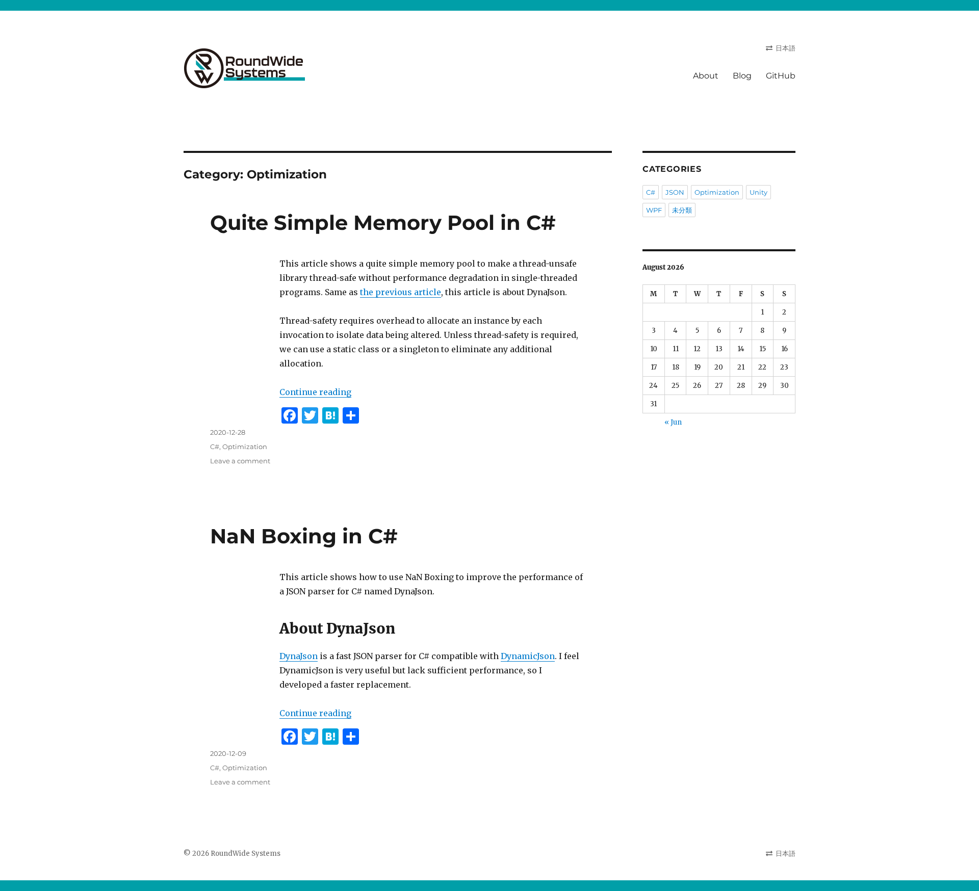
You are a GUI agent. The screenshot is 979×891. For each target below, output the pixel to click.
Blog (742, 76)
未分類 (682, 210)
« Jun (673, 422)
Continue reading (315, 392)
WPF (654, 210)
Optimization (244, 446)
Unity (758, 192)
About (705, 76)
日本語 (785, 48)
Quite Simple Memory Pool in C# (383, 222)
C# (214, 446)
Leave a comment (240, 461)
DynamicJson (528, 656)
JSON (674, 192)
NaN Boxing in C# (304, 535)
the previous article (400, 292)
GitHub (780, 76)
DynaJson (298, 656)
